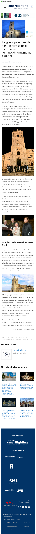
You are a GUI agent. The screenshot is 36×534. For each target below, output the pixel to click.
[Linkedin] (22, 507)
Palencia (29, 339)
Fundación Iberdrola (8, 339)
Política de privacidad (12, 526)
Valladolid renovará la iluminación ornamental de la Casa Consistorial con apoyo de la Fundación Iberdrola (27, 413)
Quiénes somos (12, 522)
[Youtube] (29, 507)
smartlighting (7, 60)
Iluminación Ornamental (11, 62)
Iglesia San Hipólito (20, 339)
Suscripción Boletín (12, 530)
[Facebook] (19, 507)
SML (19, 519)
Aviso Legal (27, 522)
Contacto (26, 526)
